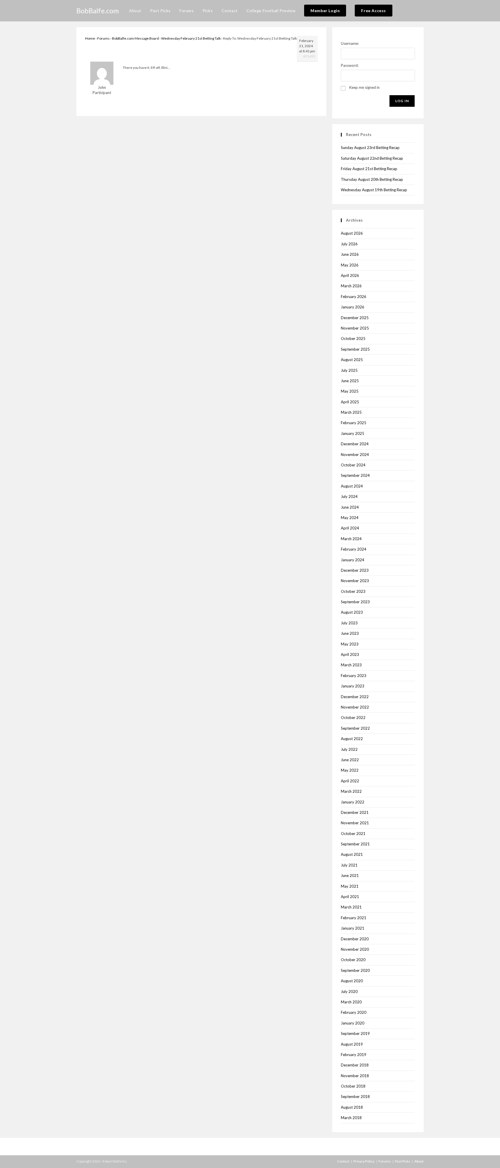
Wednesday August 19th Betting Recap (374, 189)
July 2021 (349, 865)
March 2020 (351, 1002)
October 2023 (353, 591)
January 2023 (352, 686)
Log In (402, 101)
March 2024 (351, 538)
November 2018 (355, 1075)
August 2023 (352, 612)
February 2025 (353, 422)
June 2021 (350, 875)
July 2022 (349, 749)
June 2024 (350, 507)
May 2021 (350, 886)
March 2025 (351, 412)
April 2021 (350, 896)
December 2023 (355, 570)
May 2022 (350, 770)
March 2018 (351, 1117)
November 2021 (355, 823)
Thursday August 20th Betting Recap (372, 179)
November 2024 (355, 454)
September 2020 (355, 970)
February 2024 (353, 549)
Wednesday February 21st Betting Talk (191, 38)
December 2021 (355, 812)
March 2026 (351, 286)
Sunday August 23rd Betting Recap (370, 147)
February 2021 (353, 917)
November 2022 (355, 707)
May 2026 (350, 265)
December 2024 (355, 444)
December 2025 (355, 317)
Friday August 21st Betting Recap (369, 168)
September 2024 (355, 475)
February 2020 (353, 1012)
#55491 (309, 56)
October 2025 (353, 338)
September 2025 (355, 349)
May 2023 (350, 644)
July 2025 (349, 370)
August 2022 (352, 738)
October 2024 (353, 465)
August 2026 (352, 233)
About (419, 1161)
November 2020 (355, 949)
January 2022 (352, 802)
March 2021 (351, 907)
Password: (350, 65)
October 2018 (353, 1086)
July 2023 (349, 623)
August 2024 (352, 486)
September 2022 (355, 728)
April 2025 (350, 402)
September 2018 (355, 1096)
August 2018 (352, 1107)
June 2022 (350, 759)
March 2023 (351, 665)
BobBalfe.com (97, 10)
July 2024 (349, 496)
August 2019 (352, 1044)
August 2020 (352, 980)
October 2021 (353, 833)
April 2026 (350, 275)
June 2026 (350, 254)
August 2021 (352, 854)
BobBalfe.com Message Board (135, 38)
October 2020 (353, 959)
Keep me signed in (364, 87)
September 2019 (355, 1033)
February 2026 (353, 296)
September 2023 (355, 601)
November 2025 (355, 328)
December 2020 (355, 939)
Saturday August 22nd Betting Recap (372, 158)
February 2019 (353, 1054)
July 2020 (349, 991)
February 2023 (353, 675)
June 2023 (350, 633)
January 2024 (352, 560)
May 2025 (350, 391)
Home (90, 38)
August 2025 (352, 359)
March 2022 (351, 791)
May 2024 (350, 517)
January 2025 (352, 433)
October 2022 (353, 717)
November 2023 (355, 580)
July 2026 (349, 244)
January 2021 (352, 928)
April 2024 (350, 528)
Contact (343, 1161)
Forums (103, 38)
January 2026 (352, 307)
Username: (350, 43)
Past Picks (402, 1161)
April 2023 (350, 654)
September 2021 (355, 844)
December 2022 (355, 696)
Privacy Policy (363, 1161)
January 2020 (352, 1023)
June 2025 (350, 380)
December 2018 (355, 1065)
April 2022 (350, 781)
